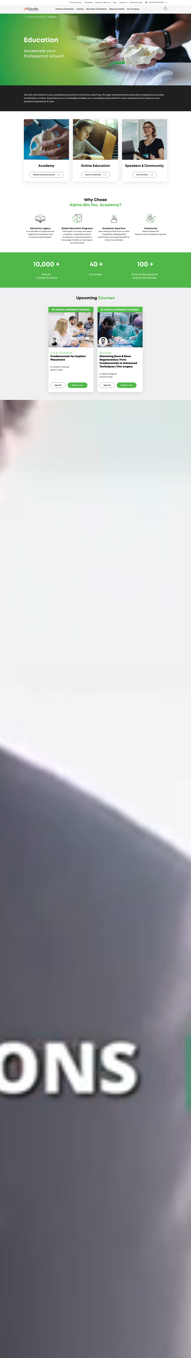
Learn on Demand (93, 175)
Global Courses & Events (44, 175)
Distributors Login (136, 2)
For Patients (88, 2)
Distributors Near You (103, 2)
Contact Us (123, 2)
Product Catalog (75, 2)
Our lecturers (142, 175)
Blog (114, 2)
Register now (77, 385)
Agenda (58, 385)
